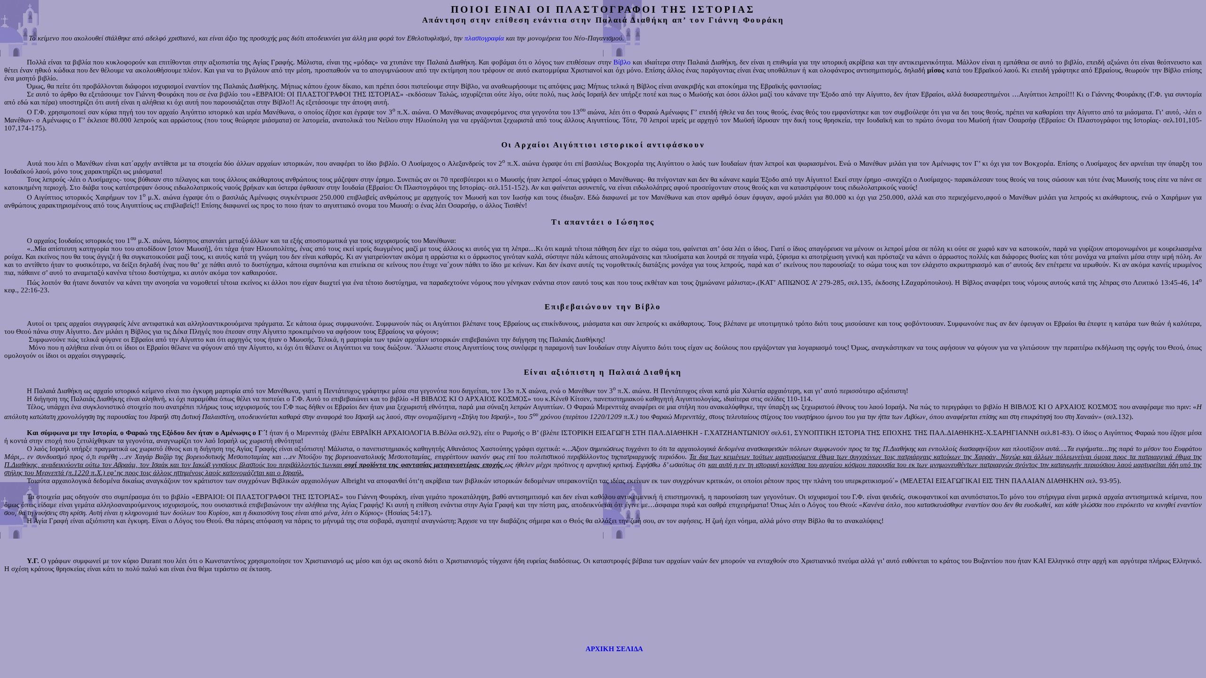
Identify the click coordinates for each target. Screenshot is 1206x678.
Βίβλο (622, 62)
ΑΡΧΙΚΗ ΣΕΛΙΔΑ (614, 649)
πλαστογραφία (484, 38)
